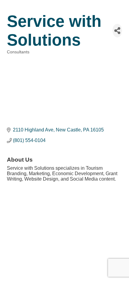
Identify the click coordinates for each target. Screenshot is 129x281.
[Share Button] (117, 30)
